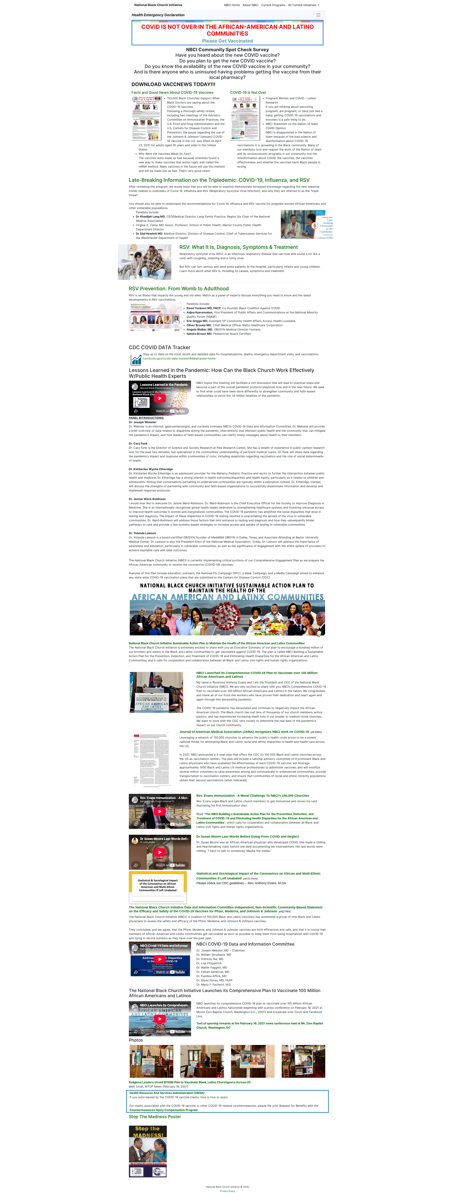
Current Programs (273, 5)
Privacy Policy (227, 1191)
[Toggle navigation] (318, 14)
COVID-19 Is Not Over (248, 92)
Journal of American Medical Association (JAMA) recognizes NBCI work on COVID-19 (244, 732)
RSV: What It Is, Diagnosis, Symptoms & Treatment (239, 247)
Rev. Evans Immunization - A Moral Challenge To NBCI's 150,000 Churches (252, 795)
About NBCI (250, 5)
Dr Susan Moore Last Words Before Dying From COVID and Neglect (247, 836)
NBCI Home (232, 5)
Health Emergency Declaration (158, 15)
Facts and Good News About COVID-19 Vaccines (173, 92)
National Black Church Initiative (158, 5)
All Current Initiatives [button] (302, 5)
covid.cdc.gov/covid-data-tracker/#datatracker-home (179, 358)
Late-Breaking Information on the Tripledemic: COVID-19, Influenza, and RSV (219, 180)
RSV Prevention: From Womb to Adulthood (179, 288)
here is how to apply (214, 1097)
